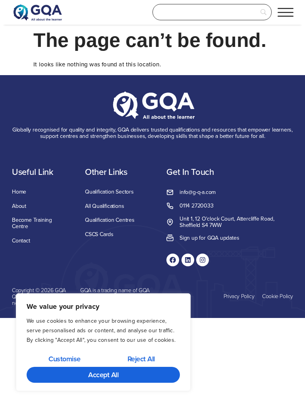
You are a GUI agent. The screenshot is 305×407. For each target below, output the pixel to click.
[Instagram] (202, 260)
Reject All (141, 359)
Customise (64, 359)
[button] (285, 12)
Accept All (103, 375)
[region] (103, 342)
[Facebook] (172, 260)
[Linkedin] (187, 260)
